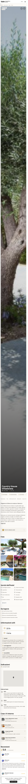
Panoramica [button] (3, 498)
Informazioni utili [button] (12, 498)
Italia (9, 5)
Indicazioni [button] (19, 498)
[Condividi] (24, 8)
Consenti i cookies (13, 781)
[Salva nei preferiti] (21, 8)
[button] (13, 677)
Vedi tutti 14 (4, 602)
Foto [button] (7, 498)
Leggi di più (3, 523)
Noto (12, 5)
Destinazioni (6, 5)
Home (2, 5)
